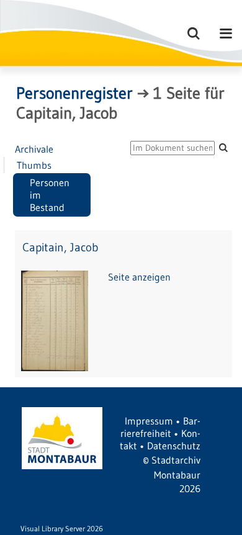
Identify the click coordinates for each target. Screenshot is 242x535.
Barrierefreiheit (160, 427)
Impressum (149, 421)
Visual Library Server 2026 (61, 528)
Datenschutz (173, 445)
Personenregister (74, 93)
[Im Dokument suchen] (223, 147)
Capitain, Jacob (60, 247)
